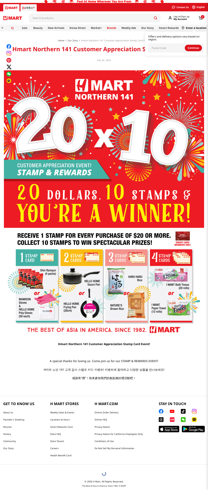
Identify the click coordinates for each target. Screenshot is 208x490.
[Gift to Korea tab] (28, 7)
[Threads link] (161, 419)
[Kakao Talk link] (194, 419)
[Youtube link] (172, 411)
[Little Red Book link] (172, 419)
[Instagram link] (194, 411)
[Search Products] (155, 18)
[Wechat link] (183, 419)
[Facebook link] (161, 411)
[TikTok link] (183, 411)
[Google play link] (193, 429)
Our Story (73, 40)
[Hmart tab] (11, 7)
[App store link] (169, 429)
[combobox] (94, 18)
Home (61, 40)
